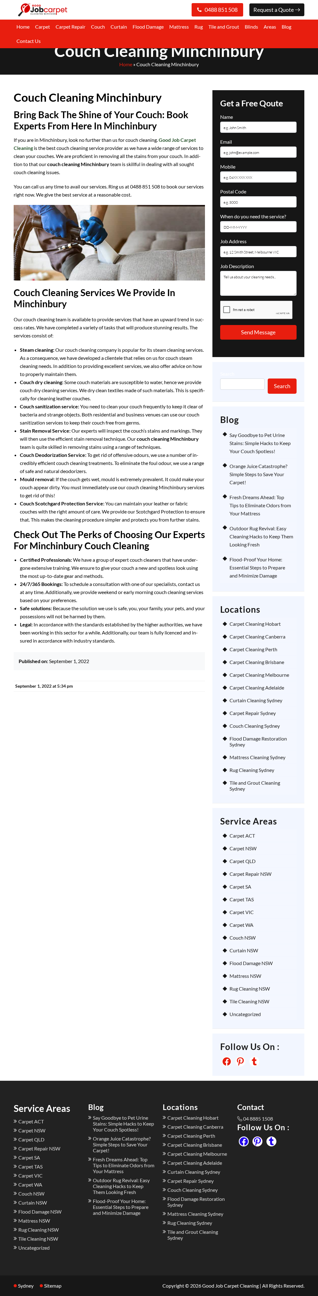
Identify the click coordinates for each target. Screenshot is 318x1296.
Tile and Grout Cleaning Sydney (254, 786)
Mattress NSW (245, 976)
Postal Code (233, 191)
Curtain (119, 27)
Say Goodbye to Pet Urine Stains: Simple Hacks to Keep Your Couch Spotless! (260, 443)
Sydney (26, 1286)
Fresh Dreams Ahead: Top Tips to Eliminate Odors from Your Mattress (260, 505)
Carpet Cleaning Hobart (255, 624)
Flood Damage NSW (251, 963)
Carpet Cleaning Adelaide (256, 687)
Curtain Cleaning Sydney (255, 700)
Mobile (227, 167)
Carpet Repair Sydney (252, 713)
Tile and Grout (223, 27)
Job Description (237, 266)
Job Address (233, 241)
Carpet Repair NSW (250, 874)
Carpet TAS (241, 899)
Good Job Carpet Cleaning (230, 1286)
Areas (270, 27)
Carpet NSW (243, 848)
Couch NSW (242, 938)
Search (227, 374)
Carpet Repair (70, 27)
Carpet (42, 27)
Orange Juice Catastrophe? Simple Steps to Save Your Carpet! (258, 474)
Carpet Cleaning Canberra (257, 636)
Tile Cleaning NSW (249, 1001)
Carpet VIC (241, 912)
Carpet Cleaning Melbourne (259, 675)
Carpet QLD (242, 861)
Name (226, 117)
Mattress (179, 27)
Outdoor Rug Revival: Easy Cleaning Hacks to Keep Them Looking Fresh (261, 536)
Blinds (251, 27)
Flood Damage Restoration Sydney (258, 741)
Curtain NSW (243, 950)
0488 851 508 (221, 9)
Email (226, 142)
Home (23, 27)
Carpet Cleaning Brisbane (256, 662)
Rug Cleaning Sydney (251, 770)
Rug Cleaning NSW (249, 989)
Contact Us (28, 41)
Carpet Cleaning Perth (253, 649)
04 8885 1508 (258, 1119)
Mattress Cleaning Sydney (257, 757)
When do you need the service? (253, 216)
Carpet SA (240, 887)
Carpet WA (241, 925)
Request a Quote (274, 9)
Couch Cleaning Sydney (254, 726)
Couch (98, 27)
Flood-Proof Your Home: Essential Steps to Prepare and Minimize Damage (257, 567)
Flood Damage (148, 27)
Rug (198, 27)
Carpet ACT (242, 835)
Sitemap (52, 1286)
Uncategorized (245, 1014)
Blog (286, 27)
